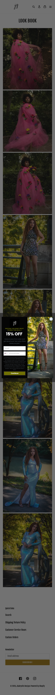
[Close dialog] (51, 319)
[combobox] (6, 353)
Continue (14, 373)
